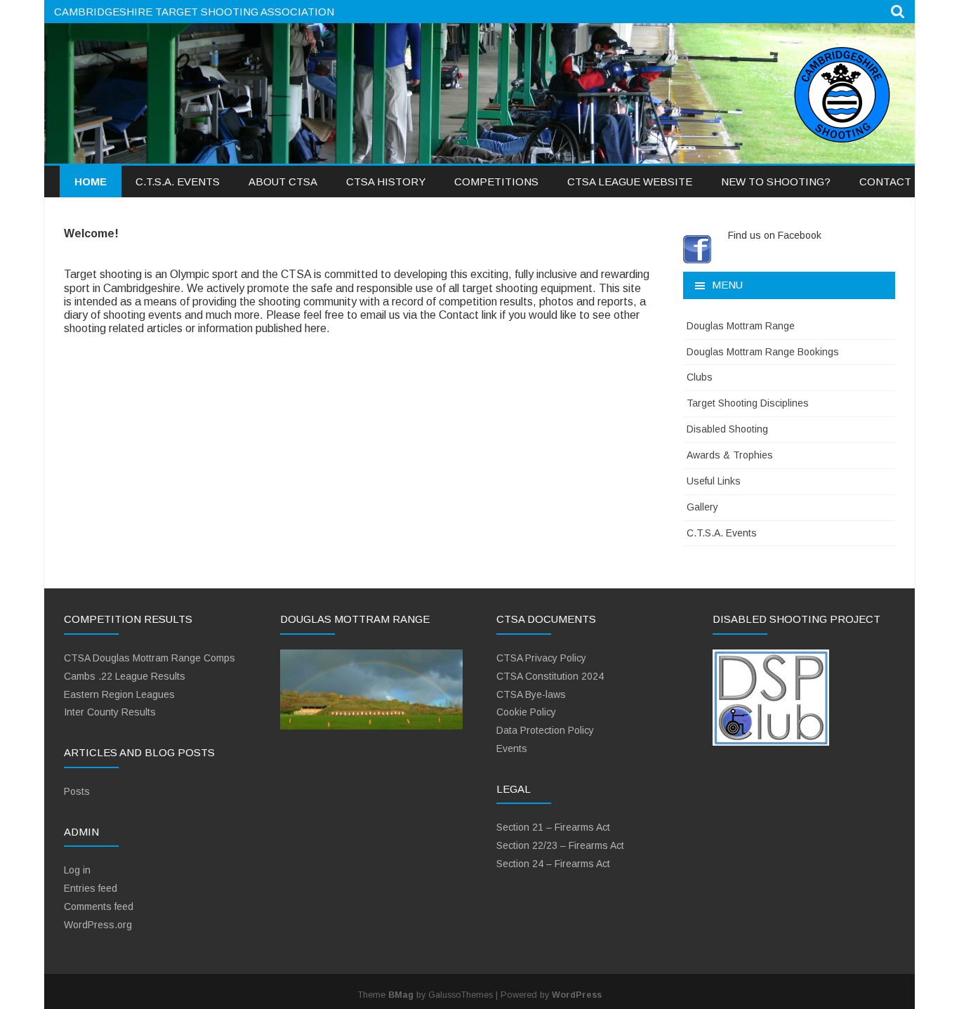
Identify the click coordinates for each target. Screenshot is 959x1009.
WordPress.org (98, 924)
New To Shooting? (776, 181)
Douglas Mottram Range (741, 325)
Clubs (700, 377)
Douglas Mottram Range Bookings (763, 351)
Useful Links (714, 481)
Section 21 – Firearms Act (553, 827)
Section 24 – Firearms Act (553, 863)
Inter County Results (110, 712)
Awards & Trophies (730, 455)
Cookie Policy (526, 712)
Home (90, 181)
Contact (885, 181)
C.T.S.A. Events (177, 181)
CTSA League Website (629, 181)
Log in (77, 870)
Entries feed (90, 888)
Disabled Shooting (727, 429)
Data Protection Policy (545, 730)
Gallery (702, 507)
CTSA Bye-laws (531, 694)
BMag (401, 995)
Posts (77, 791)
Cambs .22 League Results (124, 676)
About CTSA (283, 181)
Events (511, 748)
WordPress (577, 995)
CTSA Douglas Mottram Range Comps (149, 658)
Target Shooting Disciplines (748, 403)
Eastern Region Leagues (119, 694)
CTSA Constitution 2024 (550, 676)
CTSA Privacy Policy (541, 658)
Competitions (496, 181)
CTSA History (385, 181)
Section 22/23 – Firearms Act (560, 845)
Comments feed (98, 906)
